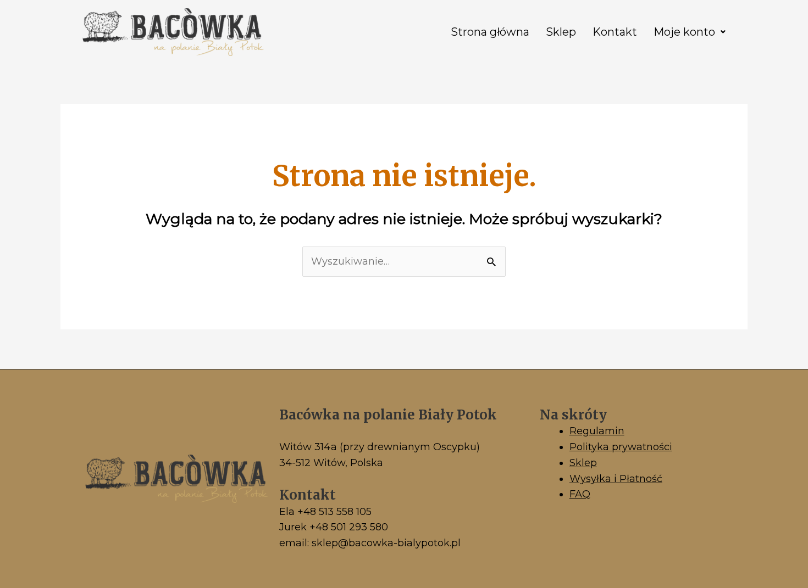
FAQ (579, 494)
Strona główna (490, 31)
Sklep (561, 31)
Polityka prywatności (620, 447)
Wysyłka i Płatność (615, 479)
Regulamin (596, 431)
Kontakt (615, 31)
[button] (689, 32)
